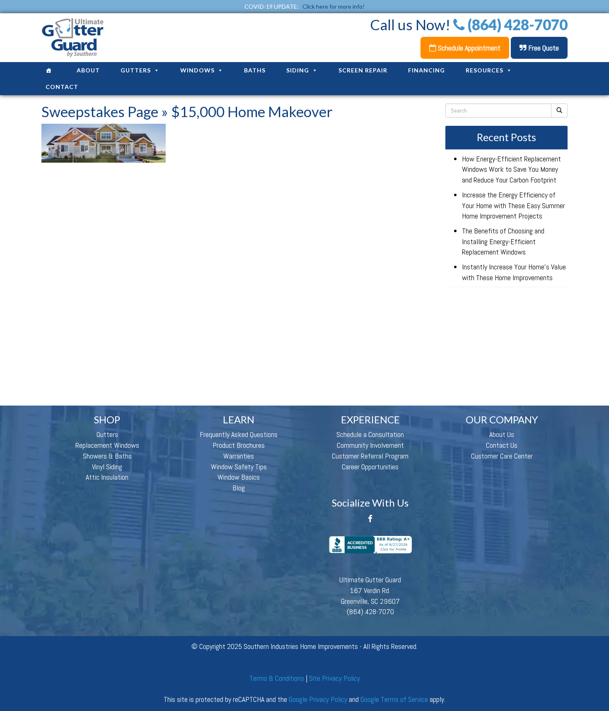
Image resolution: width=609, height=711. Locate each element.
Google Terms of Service (394, 699)
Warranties (238, 456)
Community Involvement (370, 445)
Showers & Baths (107, 456)
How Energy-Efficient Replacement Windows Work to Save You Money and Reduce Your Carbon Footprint (511, 169)
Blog (238, 487)
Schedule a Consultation (370, 434)
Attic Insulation (107, 477)
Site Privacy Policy (334, 678)
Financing (426, 70)
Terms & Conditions (276, 678)
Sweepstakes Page (99, 111)
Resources (484, 70)
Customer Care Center (502, 456)
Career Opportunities (370, 466)
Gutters (136, 70)
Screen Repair (362, 70)
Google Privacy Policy (318, 699)
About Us (501, 434)
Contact (62, 86)
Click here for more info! (333, 6)
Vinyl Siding (107, 466)
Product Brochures (239, 445)
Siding (297, 70)
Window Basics (239, 477)
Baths (255, 70)
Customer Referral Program (370, 456)
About (88, 70)
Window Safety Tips (239, 466)
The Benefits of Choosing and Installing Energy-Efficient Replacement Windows (503, 241)
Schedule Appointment (468, 48)
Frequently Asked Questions (239, 434)
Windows (197, 70)
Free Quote (543, 48)
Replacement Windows (107, 445)
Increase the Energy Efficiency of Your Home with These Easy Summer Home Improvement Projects (513, 205)
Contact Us (501, 445)
